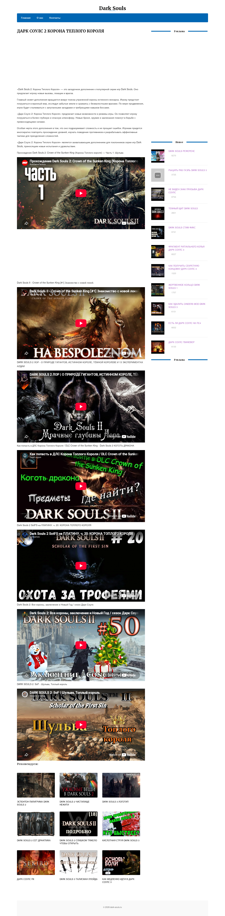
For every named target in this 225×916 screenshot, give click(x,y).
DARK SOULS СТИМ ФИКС (182, 227)
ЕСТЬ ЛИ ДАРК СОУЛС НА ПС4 (185, 323)
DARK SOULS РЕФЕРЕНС (182, 151)
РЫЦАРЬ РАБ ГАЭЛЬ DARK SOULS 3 (188, 170)
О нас (40, 17)
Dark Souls (112, 8)
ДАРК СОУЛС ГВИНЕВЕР (182, 342)
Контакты (54, 17)
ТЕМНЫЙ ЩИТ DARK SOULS (183, 208)
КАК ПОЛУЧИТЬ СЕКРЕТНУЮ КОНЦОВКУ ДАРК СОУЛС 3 (184, 267)
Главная (25, 17)
